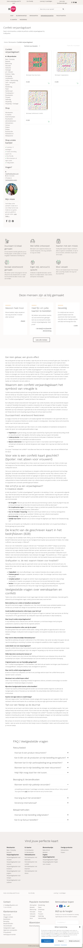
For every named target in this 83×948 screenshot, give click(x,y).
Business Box (9, 131)
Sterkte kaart (9, 91)
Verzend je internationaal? (25, 802)
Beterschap (8, 63)
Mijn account (7, 915)
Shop (11, 15)
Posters (7, 127)
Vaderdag (8, 99)
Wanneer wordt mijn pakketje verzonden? (32, 784)
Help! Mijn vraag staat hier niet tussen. (30, 772)
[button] (80, 927)
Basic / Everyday (10, 59)
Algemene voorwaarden (10, 930)
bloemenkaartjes (10, 117)
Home (6, 42)
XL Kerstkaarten (29, 850)
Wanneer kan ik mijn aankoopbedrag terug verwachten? (38, 762)
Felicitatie (8, 66)
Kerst (31, 918)
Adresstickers (9, 123)
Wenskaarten (34, 15)
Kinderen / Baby (10, 74)
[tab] (41, 753)
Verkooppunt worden (9, 934)
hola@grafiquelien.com (12, 174)
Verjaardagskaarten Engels (50, 860)
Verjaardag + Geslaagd (11, 104)
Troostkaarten (61, 15)
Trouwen (7, 97)
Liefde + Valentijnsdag (11, 80)
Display (7, 129)
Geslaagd (8, 70)
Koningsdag (8, 76)
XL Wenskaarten (29, 852)
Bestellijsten (6, 919)
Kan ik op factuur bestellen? (26, 819)
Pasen (7, 89)
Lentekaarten (9, 78)
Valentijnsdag (42, 918)
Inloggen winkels (8, 917)
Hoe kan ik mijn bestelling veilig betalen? (31, 814)
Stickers (7, 125)
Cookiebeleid (57, 944)
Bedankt (7, 61)
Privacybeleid (64, 944)
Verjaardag (8, 101)
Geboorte (8, 68)
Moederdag (23, 19)
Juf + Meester (9, 72)
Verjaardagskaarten (47, 15)
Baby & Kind (46, 850)
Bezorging (6, 921)
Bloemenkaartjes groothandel (37, 926)
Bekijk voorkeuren (74, 941)
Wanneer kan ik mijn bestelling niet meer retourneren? (37, 767)
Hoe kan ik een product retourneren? (30, 752)
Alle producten (11, 56)
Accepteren (47, 941)
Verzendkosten (7, 926)
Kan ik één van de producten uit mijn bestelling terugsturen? (40, 757)
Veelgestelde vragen (11, 180)
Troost (40, 912)
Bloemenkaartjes (21, 15)
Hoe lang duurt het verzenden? (27, 798)
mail (26, 791)
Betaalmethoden (8, 923)
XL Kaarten (13, 19)
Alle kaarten (33, 905)
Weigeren (61, 941)
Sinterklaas (41, 909)
